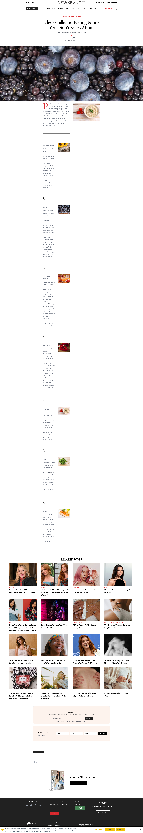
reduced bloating (48, 304)
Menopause (44, 690)
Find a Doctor (78, 801)
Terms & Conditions (67, 807)
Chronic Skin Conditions (49, 658)
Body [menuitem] (67, 8)
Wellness (44, 587)
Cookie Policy (53, 807)
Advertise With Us (54, 804)
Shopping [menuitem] (85, 8)
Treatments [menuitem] (60, 8)
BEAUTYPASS (108, 8)
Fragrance (76, 587)
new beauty (38, 752)
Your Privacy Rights (99, 829)
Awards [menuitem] (78, 8)
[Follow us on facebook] (96, 2)
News (106, 587)
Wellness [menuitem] (93, 8)
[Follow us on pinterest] (99, 2)
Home (64, 16)
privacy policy (82, 721)
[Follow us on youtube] (103, 2)
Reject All (110, 829)
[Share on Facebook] (34, 762)
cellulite (51, 166)
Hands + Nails (77, 622)
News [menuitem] (48, 8)
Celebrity (12, 587)
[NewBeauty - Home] (71, 2)
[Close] (140, 829)
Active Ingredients (74, 16)
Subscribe (30, 2)
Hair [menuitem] (72, 8)
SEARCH (102, 733)
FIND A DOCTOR (31, 8)
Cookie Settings (80, 808)
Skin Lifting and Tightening (114, 622)
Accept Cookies (120, 829)
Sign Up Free (103, 812)
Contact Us (52, 801)
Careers (64, 801)
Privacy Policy (78, 804)
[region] (71, 829)
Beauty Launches (15, 658)
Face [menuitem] (53, 8)
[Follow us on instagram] (101, 2)
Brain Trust (65, 804)
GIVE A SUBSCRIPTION (79, 783)
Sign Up (88, 718)
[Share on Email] (36, 762)
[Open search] (115, 8)
